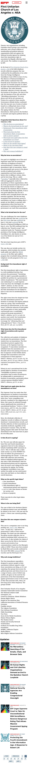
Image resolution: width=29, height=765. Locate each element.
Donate (16, 2)
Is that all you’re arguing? (11, 141)
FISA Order (6, 220)
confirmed (22, 218)
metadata (5, 179)
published (20, 220)
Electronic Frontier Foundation (5, 3)
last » (18, 761)
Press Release (14, 705)
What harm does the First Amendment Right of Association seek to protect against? (14, 134)
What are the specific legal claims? (14, 143)
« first (6, 756)
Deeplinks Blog (15, 643)
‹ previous (15, 756)
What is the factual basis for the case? (15, 126)
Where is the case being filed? (13, 145)
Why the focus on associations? (13, 124)
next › (11, 761)
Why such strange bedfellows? (13, 151)
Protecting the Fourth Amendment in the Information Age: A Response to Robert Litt (18, 742)
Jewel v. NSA (4, 244)
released (17, 551)
